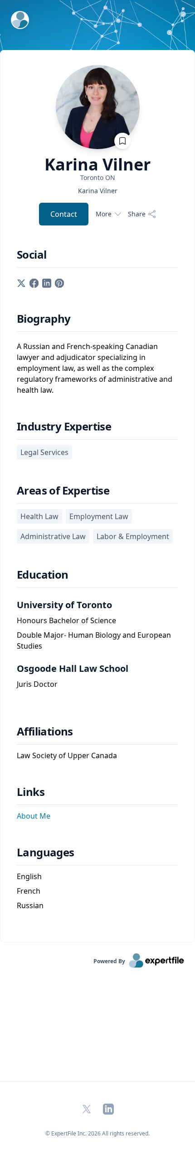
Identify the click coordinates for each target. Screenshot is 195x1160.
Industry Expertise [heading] (64, 426)
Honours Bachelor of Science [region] (66, 620)
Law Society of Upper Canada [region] (67, 755)
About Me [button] (33, 816)
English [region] (29, 876)
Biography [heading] (44, 318)
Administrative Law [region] (53, 536)
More (104, 214)
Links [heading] (30, 792)
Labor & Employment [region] (133, 536)
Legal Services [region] (44, 452)
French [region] (28, 891)
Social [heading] (31, 254)
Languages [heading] (45, 852)
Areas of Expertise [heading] (63, 490)
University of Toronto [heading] (64, 605)
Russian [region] (30, 905)
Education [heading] (42, 574)
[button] (21, 282)
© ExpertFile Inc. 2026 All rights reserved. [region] (97, 1133)
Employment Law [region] (98, 516)
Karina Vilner (97, 164)
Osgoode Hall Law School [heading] (72, 668)
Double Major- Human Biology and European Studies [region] (94, 640)
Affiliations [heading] (45, 731)
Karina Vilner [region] (97, 190)
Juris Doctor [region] (37, 684)
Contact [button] (63, 214)
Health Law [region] (39, 516)
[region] (97, 177)
